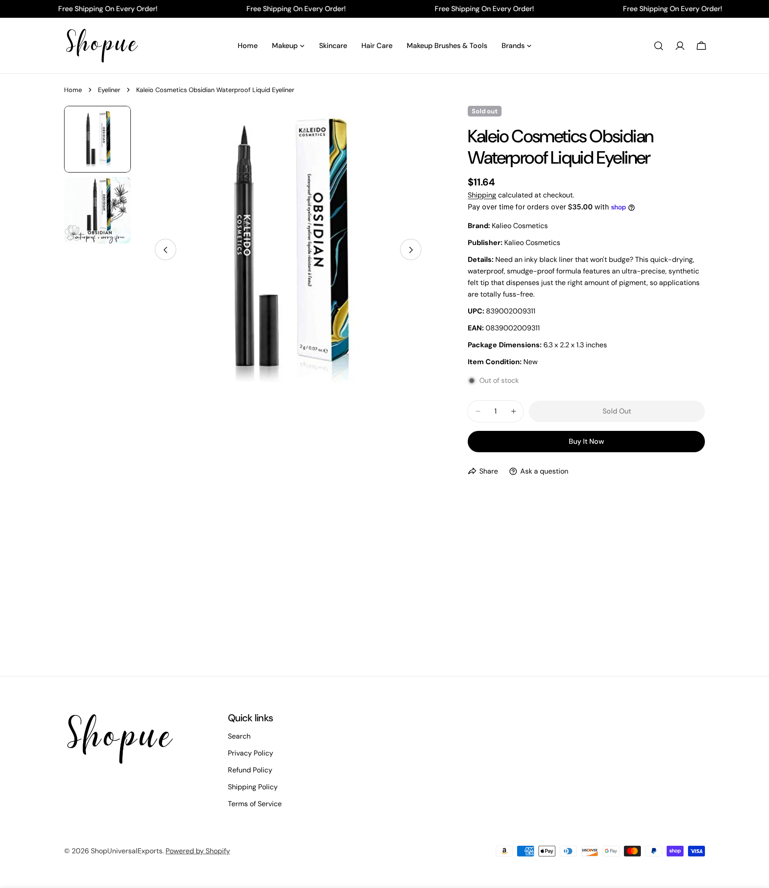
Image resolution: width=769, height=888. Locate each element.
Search (239, 736)
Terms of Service (255, 803)
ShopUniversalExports (126, 851)
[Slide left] (165, 250)
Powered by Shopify (198, 851)
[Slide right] (410, 250)
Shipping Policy (253, 787)
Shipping (482, 195)
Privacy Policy (250, 753)
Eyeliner (109, 90)
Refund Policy (250, 770)
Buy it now (586, 441)
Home (73, 90)
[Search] (659, 46)
